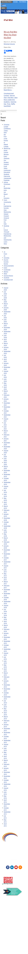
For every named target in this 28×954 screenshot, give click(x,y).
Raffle (13, 104)
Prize (8, 104)
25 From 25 (5, 254)
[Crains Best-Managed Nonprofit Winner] (8, 884)
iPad (5, 97)
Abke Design (15, 951)
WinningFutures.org (16, 945)
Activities (6, 258)
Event (5, 268)
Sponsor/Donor (8, 276)
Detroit (12, 95)
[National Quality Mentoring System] (12, 895)
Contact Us (8, 915)
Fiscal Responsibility (11, 919)
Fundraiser (7, 270)
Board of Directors (11, 909)
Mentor (6, 272)
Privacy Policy (9, 941)
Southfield (7, 106)
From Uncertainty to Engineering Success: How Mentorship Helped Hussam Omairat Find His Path (7, 212)
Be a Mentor (22, 2)
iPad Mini (10, 97)
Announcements (9, 266)
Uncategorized (9, 93)
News (5, 274)
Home (7, 929)
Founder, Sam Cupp (11, 926)
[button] (14, 11)
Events (7, 917)
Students (6, 277)
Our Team (8, 939)
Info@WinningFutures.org (10, 853)
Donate (15, 2)
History (7, 927)
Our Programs (9, 937)
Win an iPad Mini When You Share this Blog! (10, 35)
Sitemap (4, 949)
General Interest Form (12, 913)
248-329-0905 (6, 851)
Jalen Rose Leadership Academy (11, 100)
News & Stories (9, 935)
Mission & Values (10, 933)
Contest (6, 95)
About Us (8, 903)
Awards (7, 907)
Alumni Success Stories (6, 262)
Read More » (8, 90)
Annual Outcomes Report (13, 905)
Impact (7, 931)
